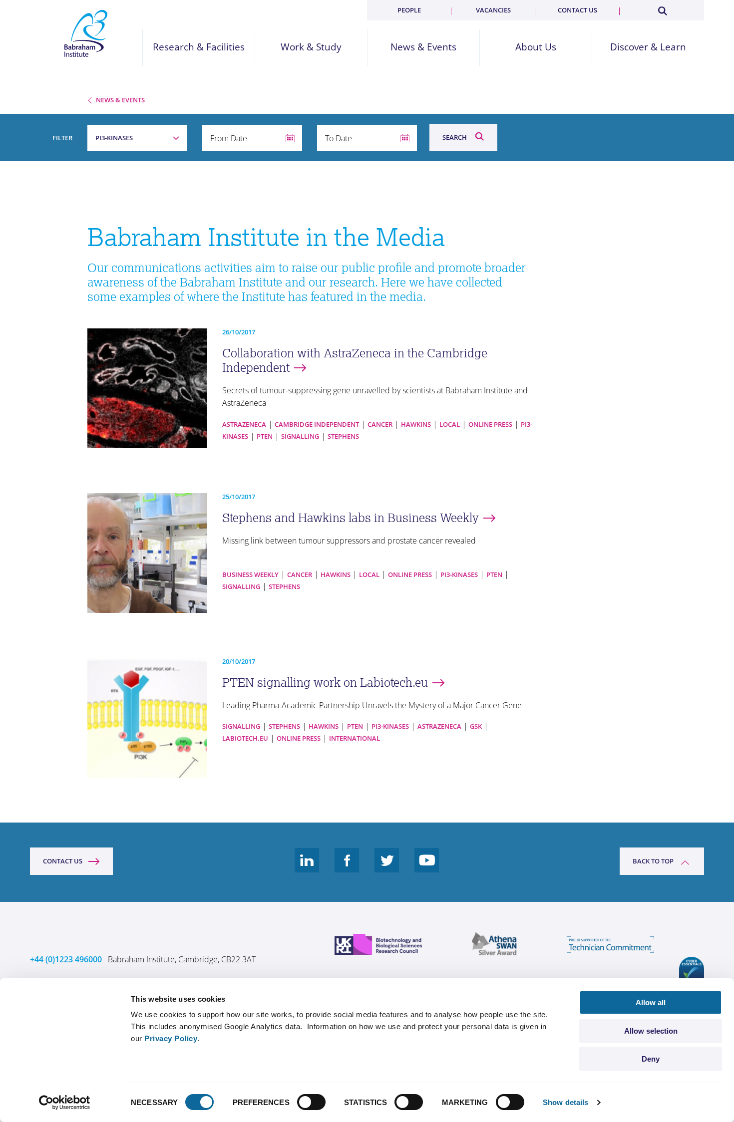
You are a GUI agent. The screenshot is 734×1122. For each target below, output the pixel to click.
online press (490, 424)
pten (265, 436)
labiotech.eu (245, 738)
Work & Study (311, 47)
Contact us (577, 9)
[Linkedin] (307, 867)
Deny (651, 1059)
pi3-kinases (459, 574)
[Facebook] (347, 867)
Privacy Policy (170, 1038)
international (354, 738)
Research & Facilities (199, 47)
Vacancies (493, 9)
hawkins (416, 424)
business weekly (250, 574)
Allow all (651, 1002)
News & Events (423, 47)
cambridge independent (317, 424)
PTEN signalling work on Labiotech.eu (325, 682)
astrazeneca (244, 424)
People (409, 9)
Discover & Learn (648, 47)
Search (454, 137)
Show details (565, 1102)
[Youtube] (426, 867)
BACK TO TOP (653, 860)
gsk (476, 726)
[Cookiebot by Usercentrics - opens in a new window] (64, 1102)
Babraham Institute (86, 33)
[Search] (662, 8)
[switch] (311, 1102)
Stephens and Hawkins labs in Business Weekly (350, 518)
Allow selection (651, 1031)
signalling (300, 436)
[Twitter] (386, 867)
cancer (379, 424)
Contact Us (62, 860)
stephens (343, 436)
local (449, 424)
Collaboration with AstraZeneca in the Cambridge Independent (354, 360)
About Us (535, 47)
